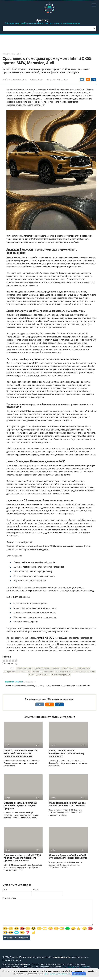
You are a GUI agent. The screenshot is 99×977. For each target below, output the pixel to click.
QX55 (40, 79)
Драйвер (42, 19)
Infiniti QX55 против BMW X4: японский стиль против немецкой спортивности (21, 753)
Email (35, 889)
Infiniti (56, 668)
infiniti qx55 (68, 668)
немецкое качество (86, 672)
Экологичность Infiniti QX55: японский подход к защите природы (20, 805)
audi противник (25, 668)
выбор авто (25, 672)
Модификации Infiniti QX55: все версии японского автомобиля (67, 804)
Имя (5, 889)
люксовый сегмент (65, 672)
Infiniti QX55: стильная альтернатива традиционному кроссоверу (66, 753)
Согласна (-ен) (78, 974)
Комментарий (9, 898)
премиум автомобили (40, 675)
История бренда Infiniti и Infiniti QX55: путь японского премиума (68, 856)
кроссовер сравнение (44, 672)
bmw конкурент (43, 668)
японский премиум (62, 675)
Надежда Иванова (14, 682)
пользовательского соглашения (76, 967)
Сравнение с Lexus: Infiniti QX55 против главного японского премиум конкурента (22, 858)
